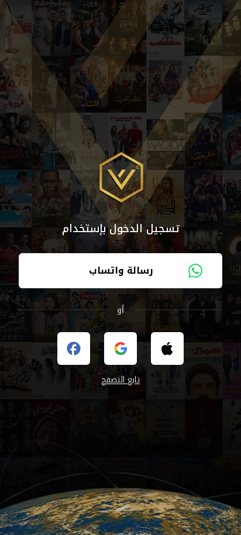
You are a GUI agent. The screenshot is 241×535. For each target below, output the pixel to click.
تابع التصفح (120, 380)
